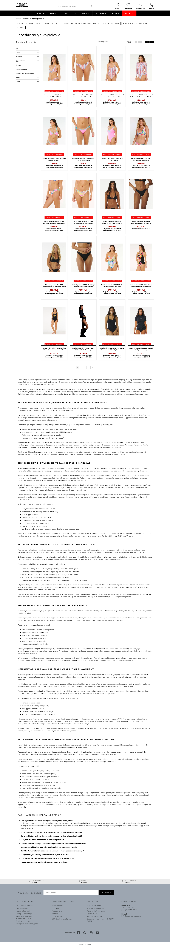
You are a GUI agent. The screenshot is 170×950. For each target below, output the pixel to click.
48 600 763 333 (128, 908)
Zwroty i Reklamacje (24, 914)
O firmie (55, 908)
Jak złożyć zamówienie (25, 905)
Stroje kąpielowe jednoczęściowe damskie (37, 23)
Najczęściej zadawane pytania (27, 924)
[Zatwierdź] (91, 6)
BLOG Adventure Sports (62, 919)
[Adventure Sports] (22, 5)
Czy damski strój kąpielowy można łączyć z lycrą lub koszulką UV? (48, 858)
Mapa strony (57, 916)
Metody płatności (23, 911)
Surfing (20, 27)
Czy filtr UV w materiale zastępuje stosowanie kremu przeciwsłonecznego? (52, 851)
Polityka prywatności (95, 908)
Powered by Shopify (85, 944)
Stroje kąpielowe (111, 23)
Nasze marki (57, 911)
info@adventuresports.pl (131, 916)
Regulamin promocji (95, 916)
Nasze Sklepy (57, 905)
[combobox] (72, 6)
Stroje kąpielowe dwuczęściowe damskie (80, 23)
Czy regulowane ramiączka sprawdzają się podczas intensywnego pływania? (53, 843)
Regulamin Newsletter (96, 911)
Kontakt (55, 914)
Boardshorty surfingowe (135, 23)
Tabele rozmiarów (23, 921)
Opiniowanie (92, 914)
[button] (110, 42)
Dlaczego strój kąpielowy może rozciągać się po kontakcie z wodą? (49, 847)
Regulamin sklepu (94, 905)
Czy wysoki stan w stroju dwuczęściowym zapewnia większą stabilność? (51, 836)
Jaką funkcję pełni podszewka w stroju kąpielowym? (43, 840)
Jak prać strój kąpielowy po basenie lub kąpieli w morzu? (45, 855)
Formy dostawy (22, 908)
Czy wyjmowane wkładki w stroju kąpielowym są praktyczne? (47, 821)
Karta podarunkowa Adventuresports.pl (24, 917)
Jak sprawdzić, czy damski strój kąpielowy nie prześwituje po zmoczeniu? (52, 832)
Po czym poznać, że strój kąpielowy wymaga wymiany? (44, 862)
